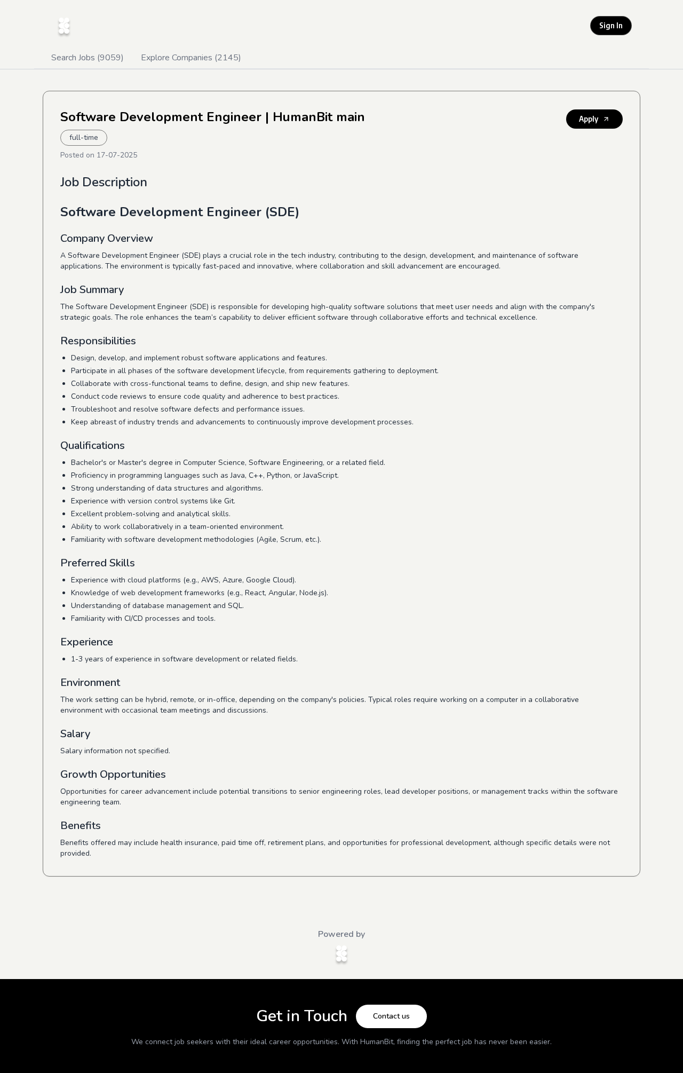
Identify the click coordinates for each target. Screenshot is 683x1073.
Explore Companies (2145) (191, 58)
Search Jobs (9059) (87, 58)
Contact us (391, 1016)
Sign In (611, 25)
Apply (588, 118)
